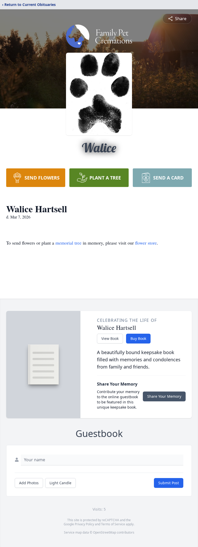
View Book (110, 338)
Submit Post (168, 482)
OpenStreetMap (104, 532)
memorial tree (68, 243)
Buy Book (138, 338)
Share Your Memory (164, 396)
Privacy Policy (84, 524)
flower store (146, 243)
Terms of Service (113, 524)
